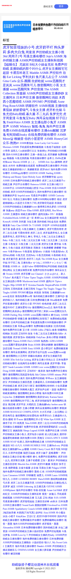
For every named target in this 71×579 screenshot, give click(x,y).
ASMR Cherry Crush (40, 449)
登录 (61, 6)
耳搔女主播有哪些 (22, 199)
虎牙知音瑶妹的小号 (19, 47)
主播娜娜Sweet (57, 292)
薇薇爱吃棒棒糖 (11, 438)
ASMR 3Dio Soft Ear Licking (17, 359)
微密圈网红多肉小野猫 (29, 393)
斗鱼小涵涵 (14, 247)
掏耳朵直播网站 (19, 352)
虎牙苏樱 (25, 274)
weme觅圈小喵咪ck (40, 315)
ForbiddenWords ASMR (14, 218)
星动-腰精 (8, 419)
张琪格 (45, 292)
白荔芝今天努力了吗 (25, 203)
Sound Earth (28, 505)
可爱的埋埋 (24, 232)
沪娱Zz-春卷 (50, 329)
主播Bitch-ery (53, 445)
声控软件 (56, 72)
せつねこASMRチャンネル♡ (48, 262)
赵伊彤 (39, 512)
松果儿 (20, 441)
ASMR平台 (8, 188)
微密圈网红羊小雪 (33, 419)
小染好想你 (38, 542)
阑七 (30, 236)
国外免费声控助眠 (35, 378)
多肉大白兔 (16, 52)
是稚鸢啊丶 (54, 453)
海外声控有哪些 (24, 490)
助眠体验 (31, 337)
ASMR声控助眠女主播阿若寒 (26, 494)
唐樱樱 (57, 247)
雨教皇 (37, 247)
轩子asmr (18, 419)
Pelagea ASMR (59, 467)
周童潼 (30, 52)
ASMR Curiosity (56, 195)
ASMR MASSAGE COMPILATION (21, 412)
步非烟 (34, 467)
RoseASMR (17, 105)
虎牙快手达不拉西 (37, 352)
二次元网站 (58, 412)
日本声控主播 (25, 97)
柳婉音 (19, 138)
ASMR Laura (51, 475)
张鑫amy (10, 210)
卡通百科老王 (19, 72)
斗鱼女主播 (37, 110)
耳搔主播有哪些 (34, 56)
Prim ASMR (45, 188)
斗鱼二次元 (14, 240)
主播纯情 (61, 105)
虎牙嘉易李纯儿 (51, 232)
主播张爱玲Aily (23, 307)
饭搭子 (23, 564)
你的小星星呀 (33, 138)
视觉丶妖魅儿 (49, 494)
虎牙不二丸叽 (33, 259)
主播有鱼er (26, 262)
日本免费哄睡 (56, 538)
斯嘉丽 (21, 93)
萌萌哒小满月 (18, 378)
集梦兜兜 (56, 114)
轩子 (25, 285)
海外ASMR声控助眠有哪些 (27, 523)
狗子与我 (55, 449)
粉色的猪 (46, 303)
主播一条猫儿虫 (38, 154)
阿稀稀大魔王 (27, 389)
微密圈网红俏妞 (47, 97)
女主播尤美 (40, 486)
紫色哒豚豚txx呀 (23, 296)
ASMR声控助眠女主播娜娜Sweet (20, 206)
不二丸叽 (42, 114)
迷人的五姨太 (52, 434)
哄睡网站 (62, 329)
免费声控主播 (52, 430)
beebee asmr (57, 404)
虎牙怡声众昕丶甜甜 (45, 389)
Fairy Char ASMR (19, 225)
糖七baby (55, 315)
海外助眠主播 (22, 300)
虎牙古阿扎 (45, 210)
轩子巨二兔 (14, 262)
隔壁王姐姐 (29, 453)
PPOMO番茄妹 (25, 292)
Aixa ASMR (49, 512)
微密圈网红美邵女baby (37, 397)
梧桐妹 (6, 333)
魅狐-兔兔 (38, 126)
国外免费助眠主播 (34, 441)
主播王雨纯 (29, 288)
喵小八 (47, 542)
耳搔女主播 (45, 467)
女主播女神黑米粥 (22, 270)
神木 (43, 564)
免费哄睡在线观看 (25, 165)
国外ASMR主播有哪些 (17, 154)
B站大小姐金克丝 (42, 64)
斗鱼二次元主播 (49, 240)
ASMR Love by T (19, 535)
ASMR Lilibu (36, 329)
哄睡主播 (22, 318)
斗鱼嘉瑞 (27, 251)
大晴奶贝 (31, 404)
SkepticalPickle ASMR (55, 285)
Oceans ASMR (13, 274)
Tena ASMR (31, 423)
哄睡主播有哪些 (51, 509)
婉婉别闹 (17, 430)
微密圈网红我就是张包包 (21, 374)
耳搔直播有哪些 (11, 501)
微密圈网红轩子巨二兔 (22, 400)
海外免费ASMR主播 (52, 393)
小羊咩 (14, 479)
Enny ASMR (34, 348)
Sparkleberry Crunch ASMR (28, 509)
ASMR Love (37, 367)
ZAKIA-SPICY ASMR (56, 438)
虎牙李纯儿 (21, 236)
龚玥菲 (63, 434)
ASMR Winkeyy (20, 126)
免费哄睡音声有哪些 (30, 520)
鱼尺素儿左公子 (47, 77)
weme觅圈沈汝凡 (57, 311)
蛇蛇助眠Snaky (17, 134)
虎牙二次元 (36, 232)
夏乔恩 (22, 259)
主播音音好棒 (42, 501)
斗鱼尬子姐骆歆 (52, 147)
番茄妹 (7, 110)
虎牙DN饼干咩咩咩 (46, 516)
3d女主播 (31, 221)
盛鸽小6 (50, 281)
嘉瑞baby (37, 251)
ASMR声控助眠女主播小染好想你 (26, 531)
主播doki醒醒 (50, 130)
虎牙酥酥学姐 (49, 177)
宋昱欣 (54, 464)
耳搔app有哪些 (25, 326)
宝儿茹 (38, 497)
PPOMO (37, 303)
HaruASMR (44, 479)
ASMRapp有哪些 (19, 173)
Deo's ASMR (33, 341)
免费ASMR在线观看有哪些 (21, 130)
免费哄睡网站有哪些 (53, 520)
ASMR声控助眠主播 (23, 497)
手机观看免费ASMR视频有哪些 (46, 322)
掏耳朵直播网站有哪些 (47, 408)
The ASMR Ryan (49, 259)
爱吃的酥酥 (47, 344)
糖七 (35, 456)
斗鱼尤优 (20, 255)
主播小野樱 (28, 408)
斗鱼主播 (23, 244)
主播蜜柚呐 (19, 397)
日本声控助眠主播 (20, 322)
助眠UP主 (21, 371)
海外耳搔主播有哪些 (25, 546)
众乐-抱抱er (11, 143)
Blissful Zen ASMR (27, 464)
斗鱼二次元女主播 (30, 240)
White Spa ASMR (52, 419)
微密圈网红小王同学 (16, 356)
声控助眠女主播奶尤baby (41, 535)
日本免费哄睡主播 (39, 300)
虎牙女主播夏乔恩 (52, 356)
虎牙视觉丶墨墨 (50, 523)
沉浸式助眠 (59, 326)
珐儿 (9, 199)
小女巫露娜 (61, 385)
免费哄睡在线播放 (43, 326)
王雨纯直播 (16, 288)
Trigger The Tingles (45, 288)
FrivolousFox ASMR (57, 505)
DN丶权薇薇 (56, 214)
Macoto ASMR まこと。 (25, 162)
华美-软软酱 (39, 490)
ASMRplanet (9, 490)
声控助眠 (50, 101)
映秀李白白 (46, 415)
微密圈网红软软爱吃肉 (27, 415)
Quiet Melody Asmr (31, 177)
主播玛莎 (60, 296)
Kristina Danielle (36, 285)
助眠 (15, 564)
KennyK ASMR (10, 221)
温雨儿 (14, 150)
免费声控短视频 (52, 531)
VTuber (25, 277)
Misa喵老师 (56, 300)
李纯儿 (37, 236)
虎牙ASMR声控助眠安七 (23, 191)
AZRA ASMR (56, 341)
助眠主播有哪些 (29, 214)
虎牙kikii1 (45, 169)
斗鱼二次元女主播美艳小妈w (48, 333)
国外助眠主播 (50, 527)
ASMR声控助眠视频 (55, 471)
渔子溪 (6, 229)
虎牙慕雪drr (19, 337)
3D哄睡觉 (31, 475)
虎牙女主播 (47, 244)
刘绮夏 (22, 221)
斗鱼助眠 (56, 255)
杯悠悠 (37, 292)
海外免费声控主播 (12, 329)
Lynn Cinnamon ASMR (14, 475)
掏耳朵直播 (43, 363)
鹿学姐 (57, 244)
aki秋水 (54, 501)
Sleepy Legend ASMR (33, 430)
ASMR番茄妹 (27, 143)
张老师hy (42, 150)
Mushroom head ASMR (33, 281)
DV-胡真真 (18, 423)
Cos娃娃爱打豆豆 (27, 150)
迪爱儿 (40, 475)
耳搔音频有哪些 (38, 158)
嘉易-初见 (16, 229)
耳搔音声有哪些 (39, 195)
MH (5, 199)
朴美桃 (58, 203)
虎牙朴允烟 (54, 110)
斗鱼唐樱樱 (47, 247)
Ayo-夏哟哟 (56, 162)
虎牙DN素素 (43, 464)
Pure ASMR (8, 509)
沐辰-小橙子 (9, 516)
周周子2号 (15, 56)
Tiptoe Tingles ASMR (40, 277)
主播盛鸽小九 (59, 415)
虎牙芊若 (21, 404)
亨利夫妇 (28, 77)
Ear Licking (14, 77)
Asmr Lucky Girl (42, 143)
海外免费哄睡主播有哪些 (35, 538)
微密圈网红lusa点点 (42, 307)
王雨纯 (6, 288)
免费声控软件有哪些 (43, 270)
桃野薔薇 (13, 467)
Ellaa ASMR (33, 210)
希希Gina (39, 218)
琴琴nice (49, 378)
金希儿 (50, 158)
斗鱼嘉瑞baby (58, 251)
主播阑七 (41, 229)
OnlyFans (41, 337)
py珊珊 (25, 449)
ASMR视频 (46, 105)
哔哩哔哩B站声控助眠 (45, 266)
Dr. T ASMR (35, 225)
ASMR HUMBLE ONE (34, 445)
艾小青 (26, 329)
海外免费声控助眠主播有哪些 (18, 471)
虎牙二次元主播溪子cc (53, 180)
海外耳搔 (58, 307)
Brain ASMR (34, 344)
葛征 (59, 199)
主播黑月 (9, 546)
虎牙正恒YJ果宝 (26, 385)
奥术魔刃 (16, 277)
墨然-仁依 (39, 471)
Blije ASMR (16, 285)
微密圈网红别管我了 (38, 318)
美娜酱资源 (33, 169)
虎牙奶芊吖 (44, 47)
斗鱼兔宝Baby (26, 118)
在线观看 (53, 564)
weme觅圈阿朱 (20, 89)
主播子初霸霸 (33, 460)
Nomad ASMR (20, 348)
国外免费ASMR (28, 438)
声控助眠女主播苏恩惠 (20, 382)
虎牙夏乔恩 (12, 259)
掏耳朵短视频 (45, 118)
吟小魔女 (60, 512)
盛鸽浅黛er (43, 214)
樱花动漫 (34, 564)
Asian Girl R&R (54, 490)
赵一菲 (30, 218)
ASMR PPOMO (32, 101)
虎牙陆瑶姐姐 (27, 501)
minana (58, 374)
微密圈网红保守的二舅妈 (35, 311)
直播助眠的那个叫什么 (25, 68)
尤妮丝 (24, 64)
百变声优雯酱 (15, 453)
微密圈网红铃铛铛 (45, 385)
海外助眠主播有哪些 (43, 296)
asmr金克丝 (8, 296)
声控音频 (37, 89)
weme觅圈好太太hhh (54, 367)
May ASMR (24, 315)
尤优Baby (31, 255)
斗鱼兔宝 (13, 244)
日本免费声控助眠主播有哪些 (25, 180)
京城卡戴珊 (24, 467)
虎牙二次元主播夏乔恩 (22, 482)
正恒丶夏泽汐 (48, 460)
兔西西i (45, 341)
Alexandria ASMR (11, 527)
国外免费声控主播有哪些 (50, 191)
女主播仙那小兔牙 (43, 122)
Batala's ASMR (44, 546)
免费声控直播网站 (47, 456)
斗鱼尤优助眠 (43, 255)
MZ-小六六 (16, 445)
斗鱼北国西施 (22, 158)
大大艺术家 (45, 412)
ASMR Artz (44, 162)
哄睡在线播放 (35, 356)
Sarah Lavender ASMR (19, 367)
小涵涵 (46, 251)
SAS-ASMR (60, 497)
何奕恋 (63, 218)
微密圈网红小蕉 (48, 85)
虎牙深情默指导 (43, 400)
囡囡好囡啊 (41, 505)
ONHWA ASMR (26, 550)
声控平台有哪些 (21, 184)
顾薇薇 (10, 158)
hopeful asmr (24, 195)
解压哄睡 (15, 553)
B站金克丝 (52, 221)
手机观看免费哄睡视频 (31, 147)
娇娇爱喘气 (21, 110)
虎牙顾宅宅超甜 (45, 203)
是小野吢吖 (47, 348)
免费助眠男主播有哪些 (48, 165)
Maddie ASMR (39, 72)
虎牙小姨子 (42, 453)
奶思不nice (20, 210)
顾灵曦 (11, 404)
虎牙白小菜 (26, 303)
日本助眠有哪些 (53, 382)
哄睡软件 (31, 105)
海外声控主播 (55, 126)
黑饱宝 (40, 438)
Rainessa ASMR (38, 184)
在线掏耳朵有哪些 (27, 363)
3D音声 (46, 225)
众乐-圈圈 (24, 81)
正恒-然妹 (48, 497)
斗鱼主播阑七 (29, 229)
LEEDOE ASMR (37, 173)
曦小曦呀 (27, 456)
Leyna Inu (7, 397)
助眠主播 (7, 184)
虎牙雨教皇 (27, 247)
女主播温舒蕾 (52, 218)
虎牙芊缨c (55, 363)
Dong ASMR (9, 371)
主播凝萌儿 (39, 382)
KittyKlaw (21, 516)
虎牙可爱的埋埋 (55, 229)
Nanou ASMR (20, 341)
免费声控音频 (31, 426)
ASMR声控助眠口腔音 (27, 188)
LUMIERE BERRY (28, 479)
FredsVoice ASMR (18, 122)
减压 (13, 486)
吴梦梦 (6, 486)
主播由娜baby (44, 404)
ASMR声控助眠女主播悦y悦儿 (51, 482)
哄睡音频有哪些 (11, 389)
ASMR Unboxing (24, 486)
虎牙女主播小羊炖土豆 (43, 359)
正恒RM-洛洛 (26, 333)
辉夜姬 (63, 408)
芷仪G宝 (31, 516)
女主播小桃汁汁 (55, 184)
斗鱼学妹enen (15, 251)
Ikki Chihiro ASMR (44, 374)
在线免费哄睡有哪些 (42, 134)
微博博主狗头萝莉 (46, 206)
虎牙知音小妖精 (35, 434)
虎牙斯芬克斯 (18, 460)
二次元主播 (35, 244)
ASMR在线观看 (58, 225)
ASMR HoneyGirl (55, 138)
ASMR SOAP (10, 441)
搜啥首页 (48, 6)
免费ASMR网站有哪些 (44, 199)
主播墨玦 (15, 214)
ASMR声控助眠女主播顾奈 (17, 542)
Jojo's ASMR (54, 56)
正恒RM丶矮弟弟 (36, 371)
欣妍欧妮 (38, 81)
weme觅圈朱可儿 (24, 85)
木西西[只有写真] (26, 512)
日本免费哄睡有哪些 (31, 527)
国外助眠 (42, 221)
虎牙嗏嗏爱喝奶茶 (48, 426)
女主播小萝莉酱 (43, 550)
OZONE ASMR (54, 486)
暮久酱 (31, 114)
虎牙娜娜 (52, 154)
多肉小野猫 (52, 337)
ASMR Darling (10, 315)
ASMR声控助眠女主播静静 (45, 93)
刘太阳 (14, 333)
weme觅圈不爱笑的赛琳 (15, 344)
